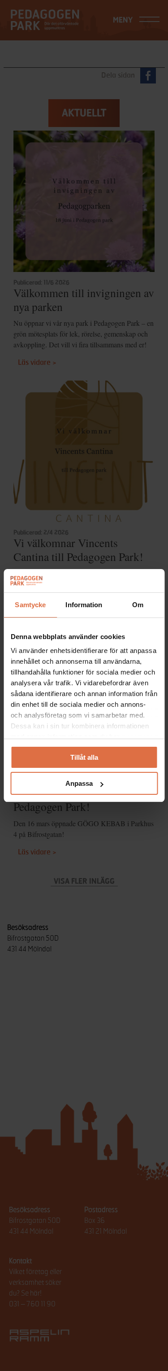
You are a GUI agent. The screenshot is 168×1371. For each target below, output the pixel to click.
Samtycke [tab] (30, 605)
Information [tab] (83, 605)
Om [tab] (137, 605)
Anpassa (79, 783)
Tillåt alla (84, 757)
